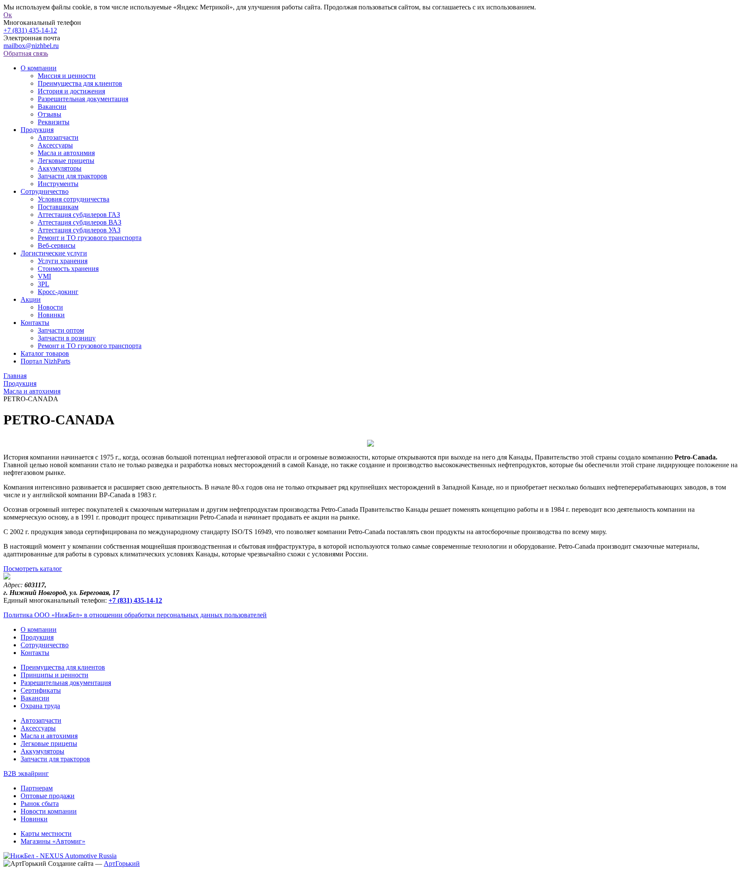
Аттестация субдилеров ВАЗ (79, 222)
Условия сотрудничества (73, 199)
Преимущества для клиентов (80, 83)
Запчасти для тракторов (72, 176)
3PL (43, 284)
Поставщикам (58, 206)
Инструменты (58, 183)
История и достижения (71, 91)
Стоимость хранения (68, 268)
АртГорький (122, 863)
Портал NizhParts (45, 361)
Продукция (37, 129)
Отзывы (49, 114)
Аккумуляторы (59, 168)
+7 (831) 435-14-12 (30, 30)
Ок (7, 14)
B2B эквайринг (26, 773)
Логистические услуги (54, 253)
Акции (31, 299)
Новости (50, 307)
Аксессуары (55, 145)
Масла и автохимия (66, 152)
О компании (39, 68)
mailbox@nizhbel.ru (31, 45)
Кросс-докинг (58, 291)
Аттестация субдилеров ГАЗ (79, 214)
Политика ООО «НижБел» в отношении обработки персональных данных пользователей (135, 615)
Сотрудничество (45, 191)
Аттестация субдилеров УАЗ (79, 230)
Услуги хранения (62, 260)
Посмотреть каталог (32, 568)
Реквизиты (53, 122)
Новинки (51, 314)
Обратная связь (25, 53)
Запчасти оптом (61, 330)
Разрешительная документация (83, 98)
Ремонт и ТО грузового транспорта (90, 237)
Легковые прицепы (66, 160)
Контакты (35, 322)
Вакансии (52, 106)
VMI (44, 276)
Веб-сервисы (56, 245)
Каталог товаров (45, 353)
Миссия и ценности (67, 75)
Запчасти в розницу (67, 338)
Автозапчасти (58, 137)
